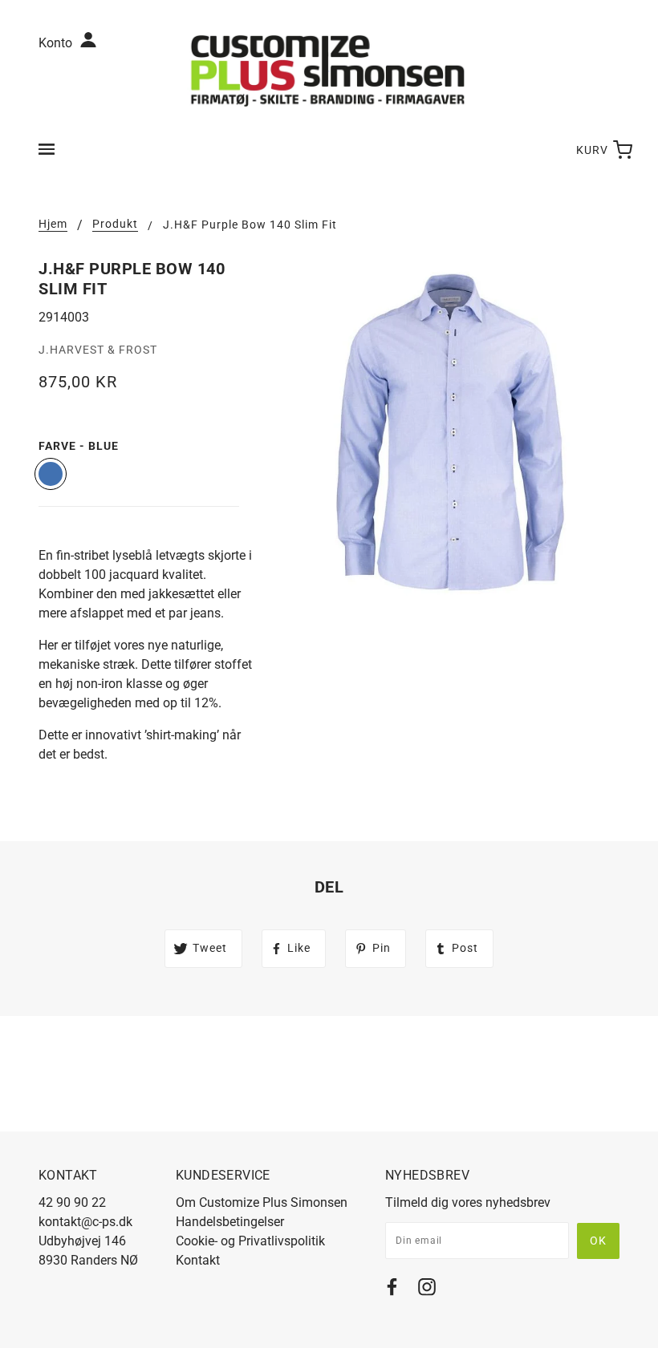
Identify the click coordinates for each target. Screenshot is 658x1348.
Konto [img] (57, 43)
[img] (392, 1289)
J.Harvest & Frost (98, 349)
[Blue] (51, 474)
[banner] (329, 70)
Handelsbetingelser (230, 1221)
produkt (115, 224)
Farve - (79, 445)
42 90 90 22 (72, 1202)
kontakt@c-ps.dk (85, 1221)
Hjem (53, 224)
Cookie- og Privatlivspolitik (250, 1241)
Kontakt (198, 1260)
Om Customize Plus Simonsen (261, 1202)
